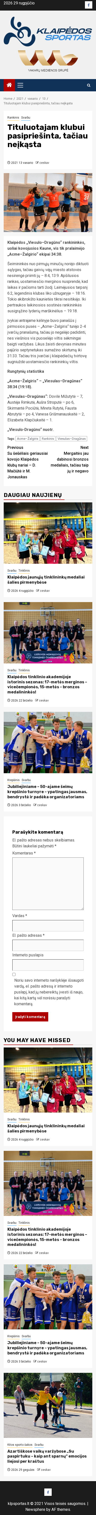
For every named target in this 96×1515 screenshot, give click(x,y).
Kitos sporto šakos (19, 1444)
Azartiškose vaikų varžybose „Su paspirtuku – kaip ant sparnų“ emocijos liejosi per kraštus (47, 1456)
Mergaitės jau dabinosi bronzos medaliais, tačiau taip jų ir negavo (70, 459)
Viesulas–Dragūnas (72, 439)
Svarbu (25, 117)
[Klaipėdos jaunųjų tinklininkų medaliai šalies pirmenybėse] (48, 533)
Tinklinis (24, 570)
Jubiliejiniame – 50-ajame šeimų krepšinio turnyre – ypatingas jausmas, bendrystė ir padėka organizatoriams (47, 791)
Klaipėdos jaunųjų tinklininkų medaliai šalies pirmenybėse (46, 580)
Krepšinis (13, 780)
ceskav (44, 163)
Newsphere (35, 1509)
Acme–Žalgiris (27, 439)
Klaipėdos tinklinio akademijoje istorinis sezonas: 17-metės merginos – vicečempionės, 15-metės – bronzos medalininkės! (47, 684)
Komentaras (24, 853)
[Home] (9, 85)
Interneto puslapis (28, 955)
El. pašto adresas (28, 935)
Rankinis (13, 117)
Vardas (19, 915)
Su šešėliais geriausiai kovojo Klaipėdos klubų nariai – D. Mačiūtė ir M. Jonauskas (27, 462)
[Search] (89, 85)
